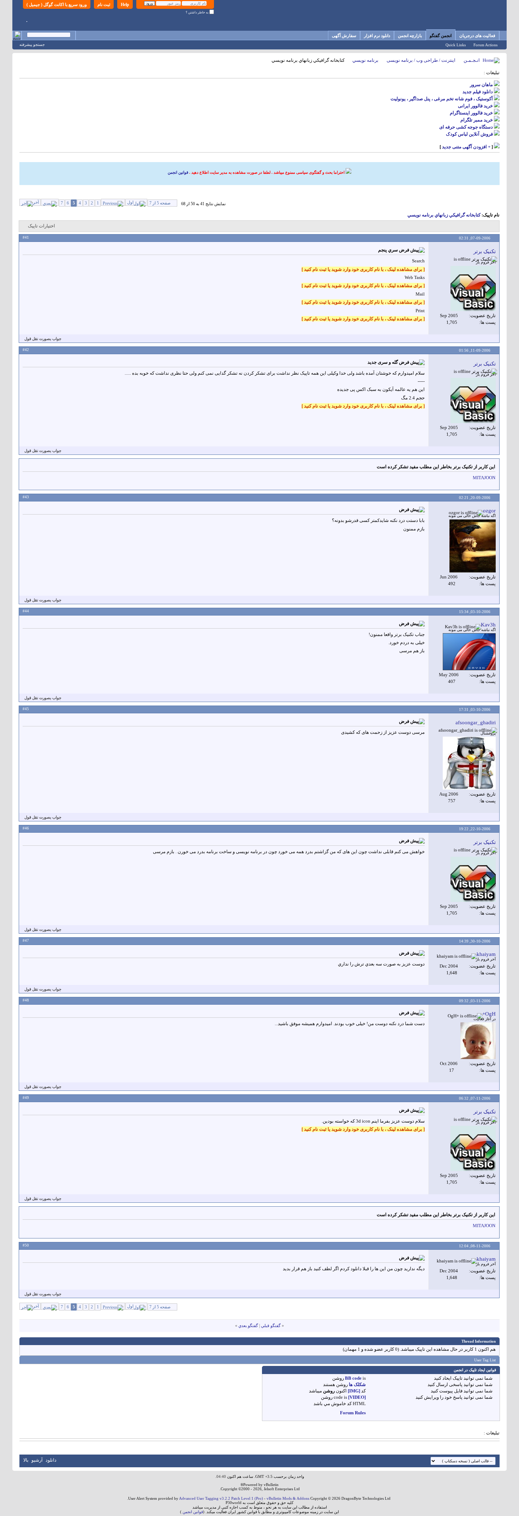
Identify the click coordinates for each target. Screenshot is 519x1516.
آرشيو (37, 1460)
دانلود (51, 1460)
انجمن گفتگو (441, 35)
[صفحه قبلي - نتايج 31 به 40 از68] (113, 202)
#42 (26, 349)
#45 (26, 709)
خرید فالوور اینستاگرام (471, 112)
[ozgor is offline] (472, 545)
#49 (26, 1097)
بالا (26, 1460)
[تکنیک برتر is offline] (473, 288)
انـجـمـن (472, 60)
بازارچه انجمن (410, 35)
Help (125, 4)
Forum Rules (353, 1412)
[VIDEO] (357, 1397)
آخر (36, 202)
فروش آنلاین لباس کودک (469, 134)
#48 (26, 1000)
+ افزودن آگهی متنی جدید (466, 146)
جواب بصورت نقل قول (42, 339)
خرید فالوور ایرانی (475, 105)
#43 (26, 497)
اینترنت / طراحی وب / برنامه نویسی (421, 60)
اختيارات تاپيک (41, 225)
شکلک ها (357, 1384)
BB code (353, 1378)
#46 (26, 828)
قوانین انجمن (178, 172)
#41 (26, 237)
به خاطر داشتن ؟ (197, 12)
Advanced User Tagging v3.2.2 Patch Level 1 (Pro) (221, 1498)
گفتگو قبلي (271, 1325)
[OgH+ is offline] (478, 1040)
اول (130, 202)
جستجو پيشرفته (32, 44)
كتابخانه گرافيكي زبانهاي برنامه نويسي (444, 215)
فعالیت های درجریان (477, 35)
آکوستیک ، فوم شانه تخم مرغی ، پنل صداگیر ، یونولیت (441, 98)
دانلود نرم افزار (377, 35)
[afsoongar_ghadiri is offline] (469, 763)
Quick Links (456, 45)
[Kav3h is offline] (469, 651)
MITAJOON (484, 477)
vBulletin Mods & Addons (288, 1498)
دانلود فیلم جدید (478, 91)
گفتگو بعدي (248, 1325)
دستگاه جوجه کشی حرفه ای (466, 127)
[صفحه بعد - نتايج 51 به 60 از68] (50, 202)
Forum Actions (485, 45)
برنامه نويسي (365, 60)
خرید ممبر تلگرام (476, 120)
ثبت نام (103, 4)
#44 (26, 611)
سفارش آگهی (344, 35)
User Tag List (485, 1360)
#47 (26, 940)
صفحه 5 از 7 (160, 203)
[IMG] (354, 1390)
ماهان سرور (481, 84)
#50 (26, 1245)
